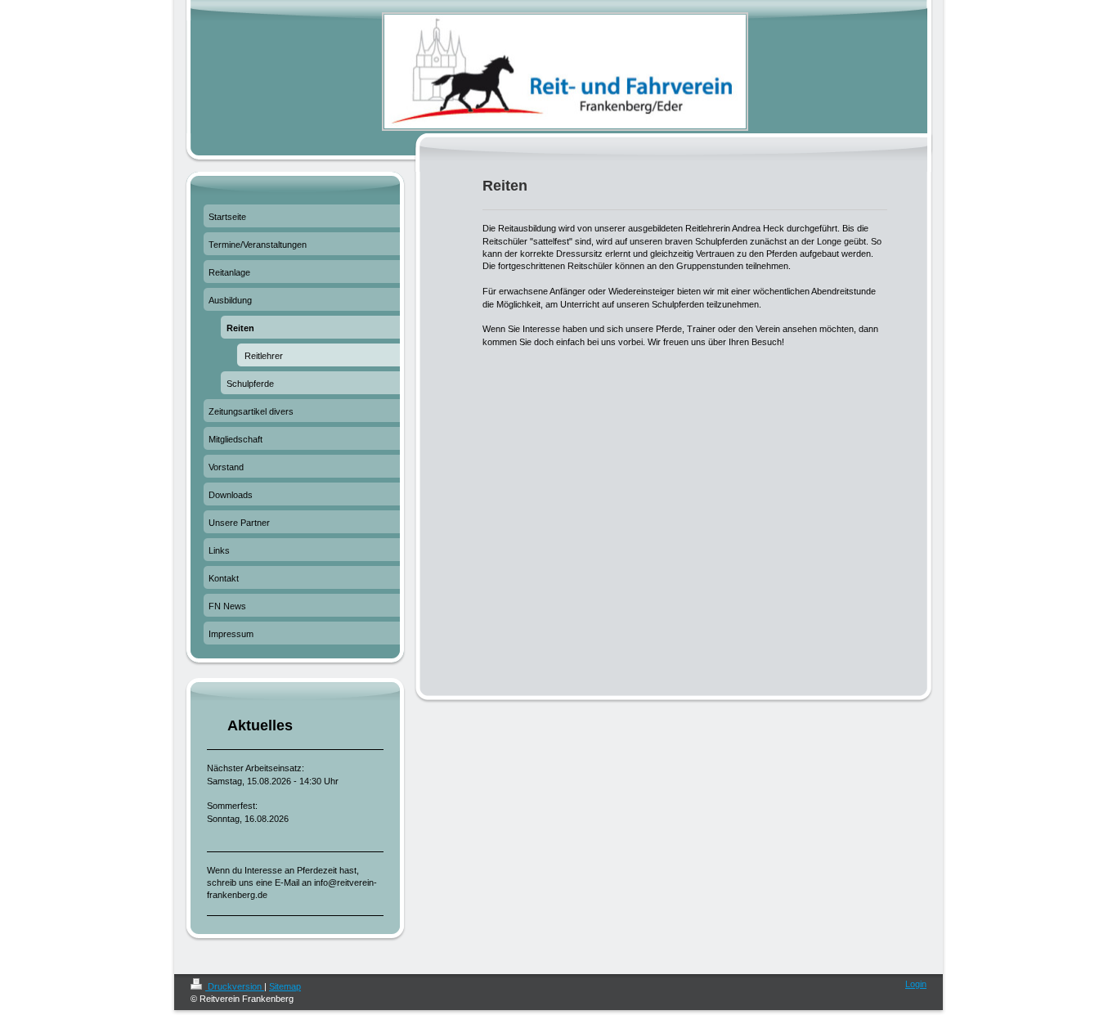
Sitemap (285, 986)
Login (915, 984)
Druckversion (234, 986)
